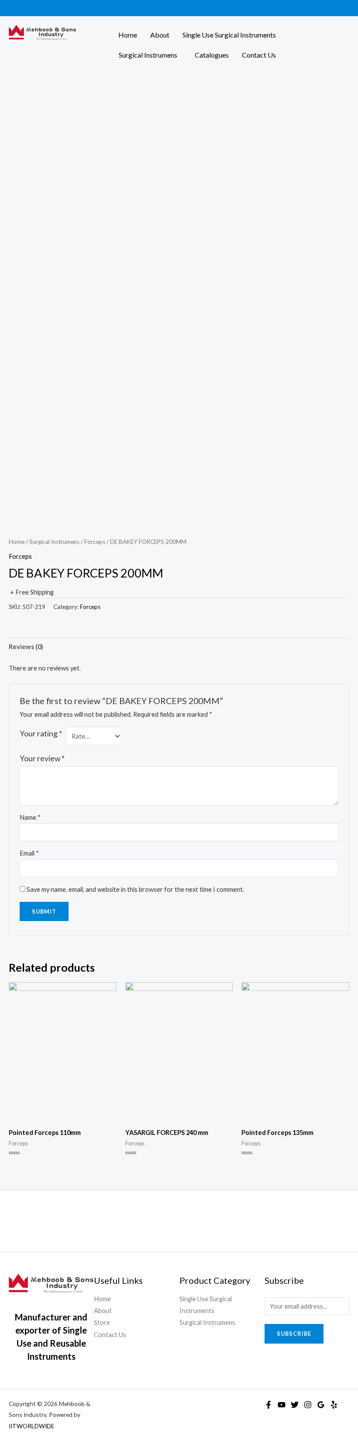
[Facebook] (268, 1405)
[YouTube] (282, 1405)
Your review (42, 758)
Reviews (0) (26, 646)
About (159, 35)
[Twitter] (295, 1405)
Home (127, 35)
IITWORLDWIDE (31, 1426)
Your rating (41, 733)
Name (30, 817)
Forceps (94, 541)
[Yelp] (334, 1405)
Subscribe (294, 1333)
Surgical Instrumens (148, 55)
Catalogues (212, 55)
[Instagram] (308, 1405)
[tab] (26, 647)
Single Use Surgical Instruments (229, 35)
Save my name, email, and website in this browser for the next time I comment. (135, 889)
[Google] (321, 1405)
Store (102, 1322)
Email (29, 853)
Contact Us (259, 55)
